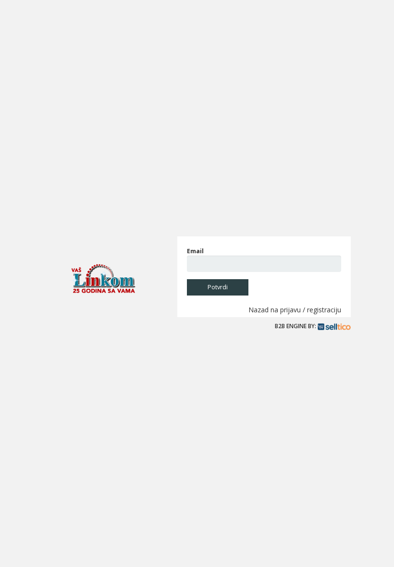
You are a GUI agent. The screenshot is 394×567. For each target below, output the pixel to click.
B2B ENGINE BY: (296, 326)
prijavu (290, 309)
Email (195, 251)
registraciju (324, 309)
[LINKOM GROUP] (103, 278)
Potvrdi (218, 287)
